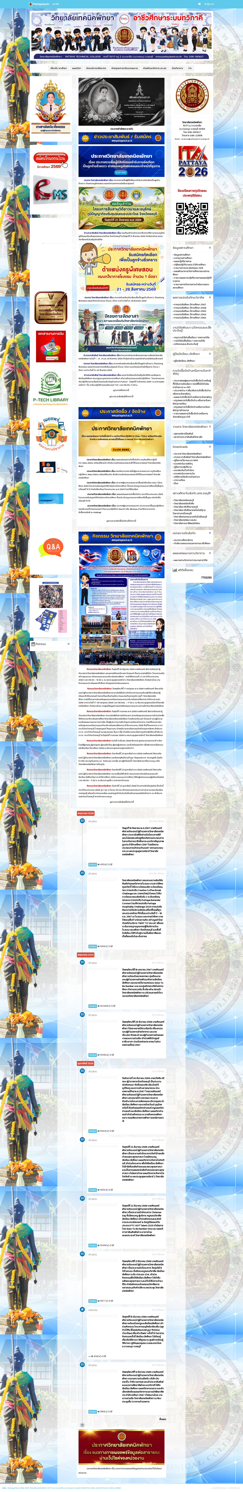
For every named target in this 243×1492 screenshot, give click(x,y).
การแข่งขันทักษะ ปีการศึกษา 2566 (190, 308)
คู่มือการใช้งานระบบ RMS (186, 460)
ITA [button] (190, 68)
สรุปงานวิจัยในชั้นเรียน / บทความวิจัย (191, 337)
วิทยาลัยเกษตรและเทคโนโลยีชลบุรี (190, 516)
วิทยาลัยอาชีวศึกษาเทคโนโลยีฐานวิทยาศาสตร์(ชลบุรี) (189, 511)
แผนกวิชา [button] (76, 68)
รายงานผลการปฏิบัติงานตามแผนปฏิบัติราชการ (192, 279)
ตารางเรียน (179, 480)
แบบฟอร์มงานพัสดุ (183, 463)
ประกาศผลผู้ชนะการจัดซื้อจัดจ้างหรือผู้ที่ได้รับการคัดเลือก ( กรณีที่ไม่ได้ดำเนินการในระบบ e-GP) (192, 384)
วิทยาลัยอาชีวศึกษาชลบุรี (186, 507)
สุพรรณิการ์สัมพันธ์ (183, 433)
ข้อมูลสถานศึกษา (182, 255)
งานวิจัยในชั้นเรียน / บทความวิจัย (189, 341)
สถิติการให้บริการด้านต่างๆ (187, 477)
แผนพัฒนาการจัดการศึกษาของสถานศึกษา (191, 273)
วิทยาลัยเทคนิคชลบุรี (184, 500)
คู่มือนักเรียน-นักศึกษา (184, 361)
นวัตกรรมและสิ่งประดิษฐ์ (186, 344)
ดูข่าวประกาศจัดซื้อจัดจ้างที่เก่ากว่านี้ (121, 520)
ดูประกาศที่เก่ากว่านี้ (121, 390)
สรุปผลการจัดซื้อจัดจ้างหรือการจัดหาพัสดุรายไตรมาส (191, 408)
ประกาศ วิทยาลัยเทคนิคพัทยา (188, 454)
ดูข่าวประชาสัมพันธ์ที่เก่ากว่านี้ (121, 396)
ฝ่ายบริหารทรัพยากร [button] (96, 68)
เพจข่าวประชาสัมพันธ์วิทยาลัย (188, 437)
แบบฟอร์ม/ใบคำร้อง (184, 470)
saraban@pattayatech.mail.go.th (195, 139)
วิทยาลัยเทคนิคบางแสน (185, 520)
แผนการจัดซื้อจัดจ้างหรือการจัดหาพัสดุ (193, 397)
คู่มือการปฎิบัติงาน (183, 467)
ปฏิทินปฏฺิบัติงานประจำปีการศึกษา (190, 264)
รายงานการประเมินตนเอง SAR (188, 268)
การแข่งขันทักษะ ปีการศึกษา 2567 (190, 304)
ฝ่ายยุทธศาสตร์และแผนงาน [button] (124, 68)
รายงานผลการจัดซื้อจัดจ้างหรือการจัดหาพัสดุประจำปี (190, 415)
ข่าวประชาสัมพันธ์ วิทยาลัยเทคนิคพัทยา (192, 457)
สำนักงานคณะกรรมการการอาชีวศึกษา (192, 543)
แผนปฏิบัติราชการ (182, 261)
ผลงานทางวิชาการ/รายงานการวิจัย (190, 560)
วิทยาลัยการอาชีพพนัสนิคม (187, 523)
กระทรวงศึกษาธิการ (183, 540)
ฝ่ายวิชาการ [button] (177, 68)
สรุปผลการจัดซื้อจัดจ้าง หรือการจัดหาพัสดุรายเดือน (192, 402)
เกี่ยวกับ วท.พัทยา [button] (58, 68)
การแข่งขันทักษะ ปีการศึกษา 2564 (190, 314)
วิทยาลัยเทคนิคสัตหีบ (184, 503)
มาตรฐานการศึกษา (183, 258)
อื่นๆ (176, 483)
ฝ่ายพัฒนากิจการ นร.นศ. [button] (155, 68)
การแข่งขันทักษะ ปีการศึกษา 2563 (190, 317)
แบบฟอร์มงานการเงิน (184, 473)
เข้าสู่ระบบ (209, 4)
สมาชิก (55, 4)
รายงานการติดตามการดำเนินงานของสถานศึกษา (191, 286)
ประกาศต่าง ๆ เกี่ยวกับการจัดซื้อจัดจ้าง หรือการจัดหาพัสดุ (192, 392)
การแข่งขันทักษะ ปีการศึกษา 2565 (190, 311)
